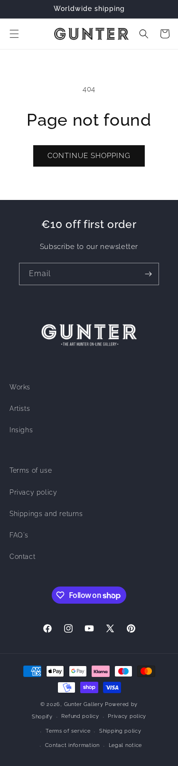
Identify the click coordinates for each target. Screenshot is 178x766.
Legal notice (125, 745)
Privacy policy (33, 492)
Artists (19, 408)
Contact (22, 556)
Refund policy (80, 716)
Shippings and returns (46, 513)
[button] (14, 33)
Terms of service (68, 731)
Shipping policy (120, 731)
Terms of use (30, 470)
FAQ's (18, 535)
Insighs (21, 430)
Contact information (72, 745)
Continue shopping (89, 155)
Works (19, 387)
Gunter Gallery (83, 704)
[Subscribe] (148, 274)
